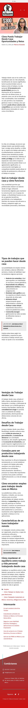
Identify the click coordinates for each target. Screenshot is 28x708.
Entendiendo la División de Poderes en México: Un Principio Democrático (13, 616)
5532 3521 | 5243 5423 (10, 669)
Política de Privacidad (13, 699)
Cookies (20, 699)
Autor (24, 699)
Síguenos (10, 694)
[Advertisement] (14, 62)
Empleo (6, 589)
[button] (20, 10)
